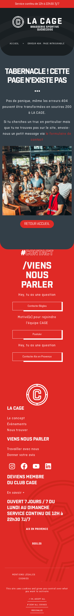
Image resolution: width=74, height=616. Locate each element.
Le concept (16, 418)
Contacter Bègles (37, 306)
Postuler (37, 334)
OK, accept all (38, 599)
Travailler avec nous (23, 449)
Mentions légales (23, 574)
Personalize (37, 610)
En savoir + (16, 493)
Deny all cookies (38, 605)
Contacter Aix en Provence (37, 356)
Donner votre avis (21, 455)
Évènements (17, 424)
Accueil (14, 43)
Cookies (24, 578)
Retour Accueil (37, 224)
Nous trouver (17, 430)
